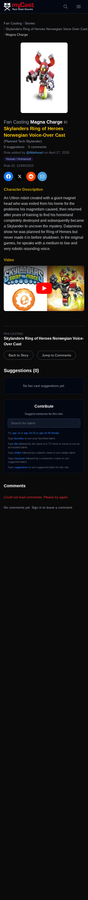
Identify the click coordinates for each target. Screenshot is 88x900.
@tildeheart (34, 152)
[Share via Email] (42, 176)
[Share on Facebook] (8, 176)
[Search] (65, 6)
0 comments (37, 147)
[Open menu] (78, 6)
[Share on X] (19, 176)
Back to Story (18, 355)
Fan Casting (13, 23)
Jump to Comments (56, 355)
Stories (30, 23)
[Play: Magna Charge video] (44, 288)
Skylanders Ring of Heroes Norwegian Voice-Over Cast (46, 29)
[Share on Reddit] (31, 176)
